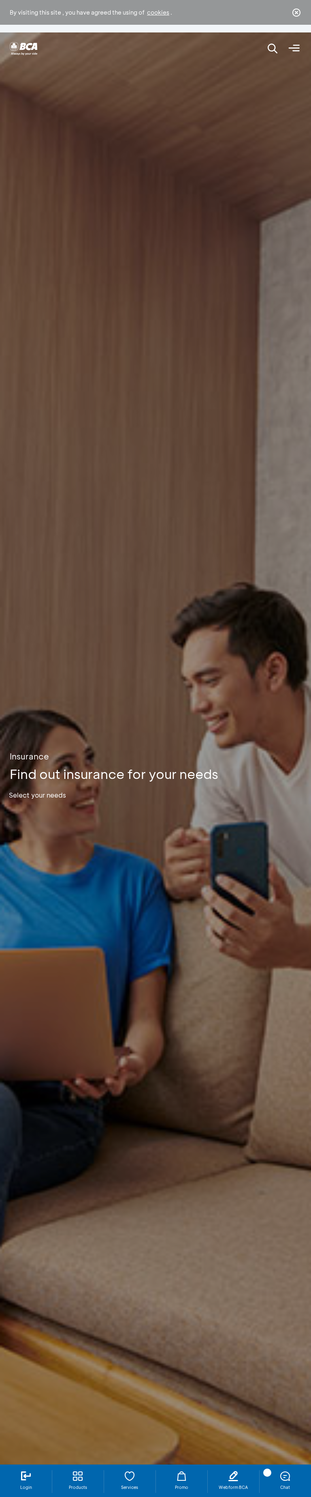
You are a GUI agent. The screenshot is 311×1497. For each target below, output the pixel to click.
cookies (158, 12)
